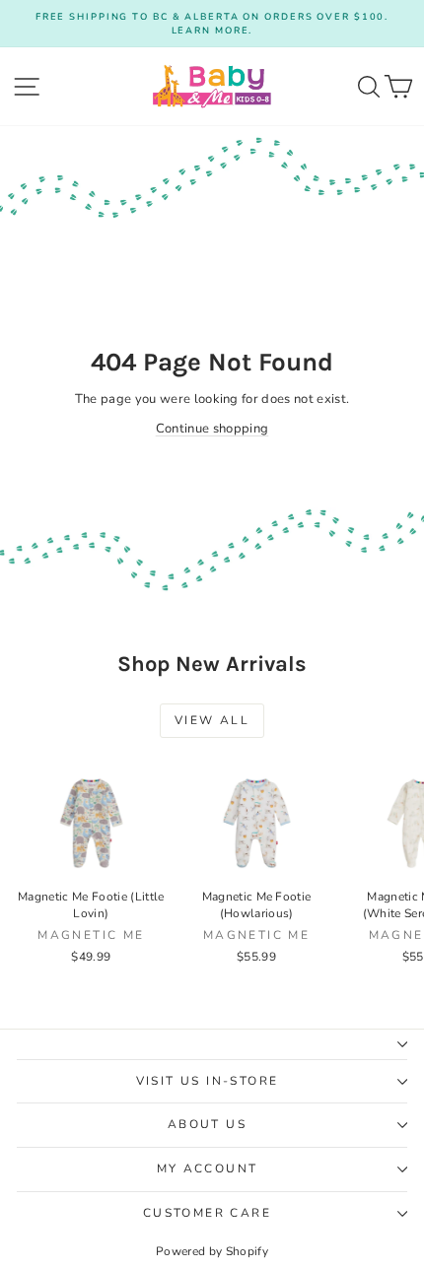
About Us (207, 1124)
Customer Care (207, 1213)
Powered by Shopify (212, 1251)
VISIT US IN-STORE (207, 1081)
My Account (207, 1168)
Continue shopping (212, 428)
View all (212, 720)
